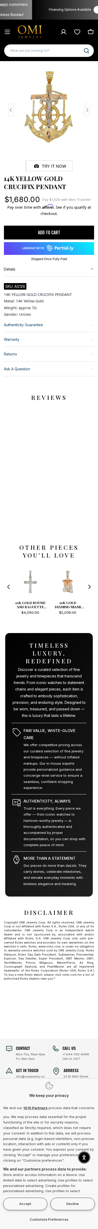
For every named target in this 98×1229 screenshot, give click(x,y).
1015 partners (35, 1108)
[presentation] (8, 587)
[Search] (86, 51)
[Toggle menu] (7, 32)
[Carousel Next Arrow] (87, 110)
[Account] (63, 32)
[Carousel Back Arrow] (11, 110)
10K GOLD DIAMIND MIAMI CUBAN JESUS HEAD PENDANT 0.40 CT (67, 605)
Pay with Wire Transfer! (67, 200)
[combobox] (49, 50)
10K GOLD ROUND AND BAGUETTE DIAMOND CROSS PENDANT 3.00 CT (30, 605)
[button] (84, 1157)
